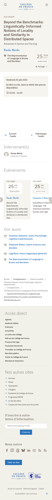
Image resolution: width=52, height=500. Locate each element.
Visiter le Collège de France (16, 357)
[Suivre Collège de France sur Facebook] (7, 450)
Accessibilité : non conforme (26, 494)
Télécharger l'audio (41, 134)
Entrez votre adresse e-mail (19, 426)
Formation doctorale (13, 346)
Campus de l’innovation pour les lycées (23, 405)
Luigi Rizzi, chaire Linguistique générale (28, 253)
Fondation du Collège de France (20, 393)
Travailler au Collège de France (18, 349)
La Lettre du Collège (13, 334)
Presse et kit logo (12, 342)
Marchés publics (12, 353)
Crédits (41, 489)
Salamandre (13, 386)
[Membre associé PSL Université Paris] (35, 476)
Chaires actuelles (37, 279)
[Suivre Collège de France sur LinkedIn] (29, 450)
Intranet (11, 378)
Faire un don (13, 462)
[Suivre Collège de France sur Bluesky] (23, 450)
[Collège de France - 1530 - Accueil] (26, 6)
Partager (41, 67)
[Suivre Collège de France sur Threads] (18, 450)
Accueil (6, 279)
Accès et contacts (15, 489)
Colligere (12, 389)
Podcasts (9, 327)
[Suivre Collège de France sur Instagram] (12, 450)
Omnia (10, 382)
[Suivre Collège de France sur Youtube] (34, 450)
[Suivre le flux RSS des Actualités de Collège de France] (40, 450)
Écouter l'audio (13, 134)
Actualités (9, 331)
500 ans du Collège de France (17, 338)
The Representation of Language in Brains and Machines (17, 58)
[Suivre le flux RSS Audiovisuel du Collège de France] (45, 450)
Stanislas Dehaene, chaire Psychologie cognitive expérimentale (28, 237)
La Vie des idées (14, 401)
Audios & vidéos (11, 323)
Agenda (8, 319)
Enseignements (13, 288)
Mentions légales (30, 489)
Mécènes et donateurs (14, 361)
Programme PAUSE (15, 397)
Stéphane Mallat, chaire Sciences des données (27, 246)
